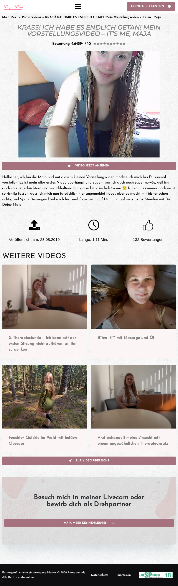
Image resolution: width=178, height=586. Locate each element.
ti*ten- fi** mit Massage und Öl (126, 338)
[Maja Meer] (13, 6)
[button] (78, 6)
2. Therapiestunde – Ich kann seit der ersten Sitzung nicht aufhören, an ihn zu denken (42, 344)
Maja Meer (10, 17)
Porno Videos (31, 17)
